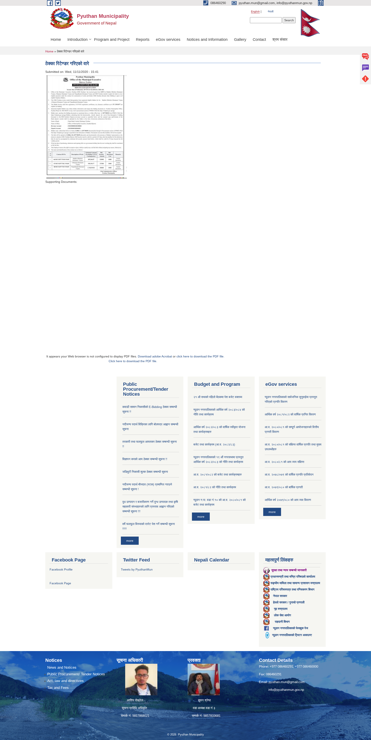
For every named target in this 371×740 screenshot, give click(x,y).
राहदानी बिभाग (282, 621)
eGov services (168, 39)
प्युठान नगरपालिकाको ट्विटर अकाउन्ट (292, 635)
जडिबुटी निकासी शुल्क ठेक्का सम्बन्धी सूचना (145, 471)
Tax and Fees (58, 688)
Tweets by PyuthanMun (137, 569)
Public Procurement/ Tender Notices (76, 674)
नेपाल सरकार (280, 596)
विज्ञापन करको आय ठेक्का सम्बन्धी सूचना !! (144, 459)
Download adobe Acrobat (155, 356)
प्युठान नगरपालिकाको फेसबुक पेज (290, 628)
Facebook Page (60, 583)
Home (56, 39)
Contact (259, 39)
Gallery (240, 39)
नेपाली (271, 11)
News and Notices (61, 667)
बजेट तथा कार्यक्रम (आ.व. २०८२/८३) (214, 444)
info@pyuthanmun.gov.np (286, 689)
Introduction (77, 39)
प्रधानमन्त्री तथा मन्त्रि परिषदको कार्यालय (293, 576)
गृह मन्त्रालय (280, 608)
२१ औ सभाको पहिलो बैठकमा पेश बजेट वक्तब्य (217, 397)
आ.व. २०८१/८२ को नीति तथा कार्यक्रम (214, 487)
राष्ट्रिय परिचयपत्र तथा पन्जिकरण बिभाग (292, 589)
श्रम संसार (279, 39)
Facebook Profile (61, 569)
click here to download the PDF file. (200, 356)
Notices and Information (207, 39)
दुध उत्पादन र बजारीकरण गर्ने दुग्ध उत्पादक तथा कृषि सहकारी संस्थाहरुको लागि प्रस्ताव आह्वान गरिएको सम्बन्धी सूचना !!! (150, 506)
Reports (142, 39)
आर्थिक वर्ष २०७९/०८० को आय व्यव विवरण (288, 500)
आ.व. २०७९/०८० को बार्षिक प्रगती (284, 487)
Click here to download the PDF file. (133, 361)
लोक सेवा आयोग (282, 615)
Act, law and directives (65, 681)
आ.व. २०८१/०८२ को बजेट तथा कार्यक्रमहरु (217, 474)
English (255, 11)
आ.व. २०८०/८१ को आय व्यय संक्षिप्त (284, 462)
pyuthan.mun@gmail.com (287, 682)
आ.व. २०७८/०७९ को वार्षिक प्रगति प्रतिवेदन (289, 474)
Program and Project (111, 39)
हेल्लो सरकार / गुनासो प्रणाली (288, 602)
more (129, 540)
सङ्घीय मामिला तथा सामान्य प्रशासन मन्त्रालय (295, 583)
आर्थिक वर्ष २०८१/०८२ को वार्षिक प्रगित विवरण (290, 414)
